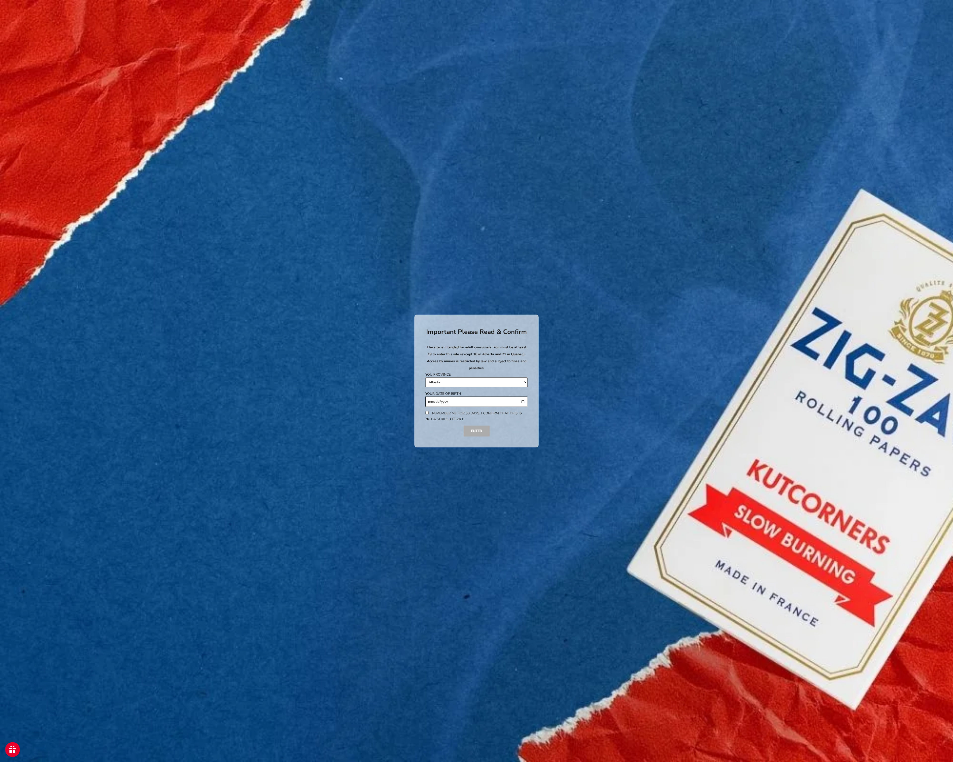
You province (438, 374)
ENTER (476, 431)
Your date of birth (443, 393)
